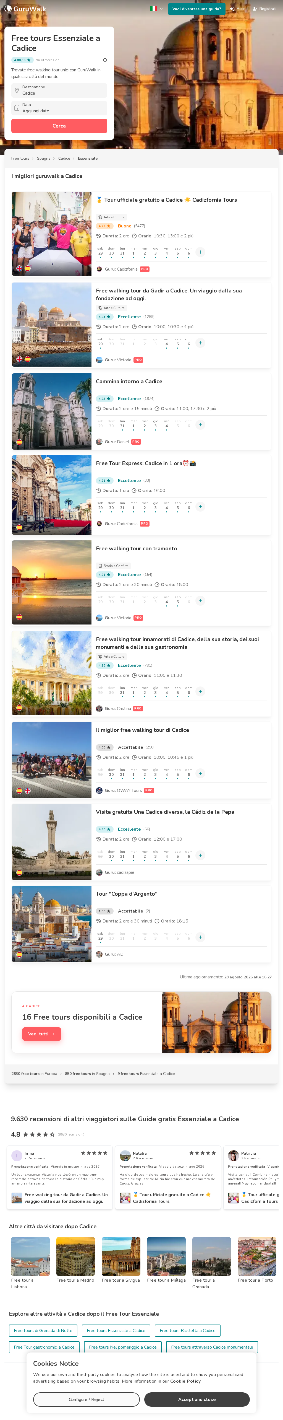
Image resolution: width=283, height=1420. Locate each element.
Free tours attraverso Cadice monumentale (212, 1347)
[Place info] (105, 60)
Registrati (268, 8)
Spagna (44, 158)
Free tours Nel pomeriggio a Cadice (123, 1347)
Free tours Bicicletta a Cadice (188, 1331)
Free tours (20, 158)
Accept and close (197, 1399)
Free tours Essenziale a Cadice (116, 1331)
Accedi (242, 8)
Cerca (59, 126)
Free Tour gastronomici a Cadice (44, 1347)
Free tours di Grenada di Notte (43, 1331)
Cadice (64, 158)
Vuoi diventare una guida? (196, 9)
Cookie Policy (185, 1381)
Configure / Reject (86, 1399)
